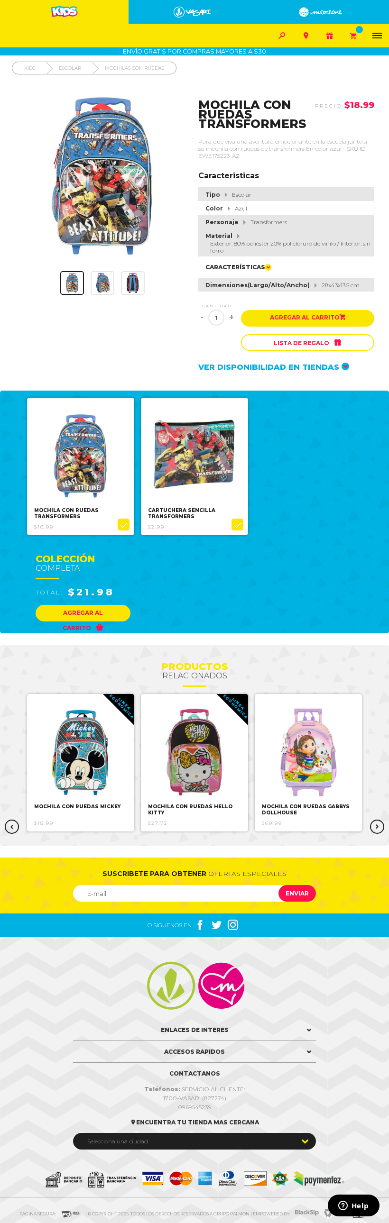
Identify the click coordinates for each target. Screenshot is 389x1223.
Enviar (297, 893)
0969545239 (195, 1107)
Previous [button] (12, 827)
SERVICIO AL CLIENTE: (194, 1089)
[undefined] (103, 176)
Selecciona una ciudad (117, 1141)
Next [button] (377, 827)
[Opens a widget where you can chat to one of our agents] (353, 1206)
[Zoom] (72, 283)
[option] (80, 466)
